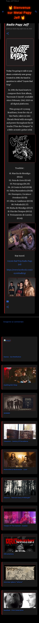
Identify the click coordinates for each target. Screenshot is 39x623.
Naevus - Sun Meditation (12, 357)
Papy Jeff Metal (12, 1)
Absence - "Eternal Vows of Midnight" (17, 498)
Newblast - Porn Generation (14, 610)
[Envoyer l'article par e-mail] (7, 302)
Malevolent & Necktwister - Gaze (15, 469)
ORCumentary (9, 554)
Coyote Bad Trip (14, 261)
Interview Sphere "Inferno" (13, 582)
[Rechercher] (36, 11)
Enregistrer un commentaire (13, 322)
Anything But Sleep (10, 385)
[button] (7, 33)
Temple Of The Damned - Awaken (16, 526)
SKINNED (7, 413)
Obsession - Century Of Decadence (16, 441)
